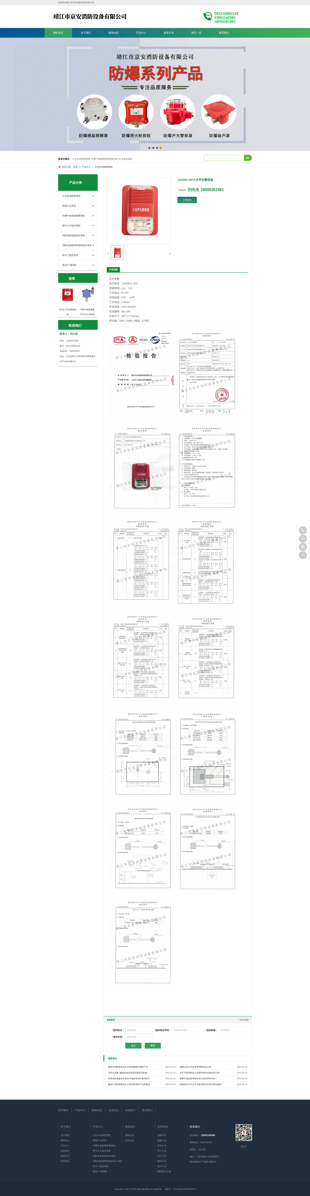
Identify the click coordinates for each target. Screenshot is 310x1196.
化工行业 (161, 1156)
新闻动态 (113, 32)
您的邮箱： (211, 1030)
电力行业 (161, 1166)
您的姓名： (118, 1030)
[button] (108, 253)
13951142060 (303, 530)
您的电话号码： (162, 1030)
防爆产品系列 (69, 206)
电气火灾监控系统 (71, 225)
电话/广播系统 (69, 265)
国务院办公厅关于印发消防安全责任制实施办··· (202, 1084)
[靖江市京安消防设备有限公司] (108, 16)
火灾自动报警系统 (104, 167)
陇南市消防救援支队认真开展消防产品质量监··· (130, 1084)
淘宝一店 (196, 32)
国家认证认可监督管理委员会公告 (195, 1067)
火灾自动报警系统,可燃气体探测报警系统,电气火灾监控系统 (102, 159)
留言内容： (118, 1037)
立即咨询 (187, 200)
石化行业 (161, 1145)
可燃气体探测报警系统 (73, 215)
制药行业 (161, 1161)
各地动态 (129, 1140)
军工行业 (161, 1150)
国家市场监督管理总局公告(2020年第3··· (198, 1078)
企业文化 (113, 1110)
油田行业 (161, 1135)
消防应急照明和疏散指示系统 (77, 245)
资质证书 (169, 32)
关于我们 (86, 32)
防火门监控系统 (70, 255)
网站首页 (58, 32)
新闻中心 (65, 1140)
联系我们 (224, 32)
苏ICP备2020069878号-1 (184, 1189)
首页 (75, 167)
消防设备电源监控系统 (73, 235)
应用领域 (162, 1126)
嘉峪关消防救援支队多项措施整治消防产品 (128, 1067)
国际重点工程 (164, 1171)
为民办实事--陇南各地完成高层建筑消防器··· (128, 1073)
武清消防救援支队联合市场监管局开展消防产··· (130, 1078)
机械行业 (161, 1140)
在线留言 (130, 1110)
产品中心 (141, 32)
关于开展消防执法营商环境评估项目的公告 (200, 1073)
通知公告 (129, 1135)
